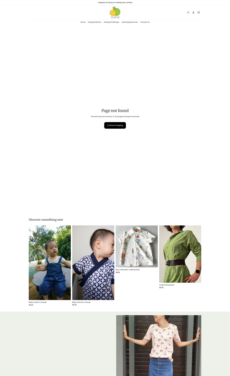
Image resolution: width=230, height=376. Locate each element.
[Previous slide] (32, 262)
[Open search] (188, 12)
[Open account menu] (193, 12)
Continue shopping (115, 125)
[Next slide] (67, 262)
